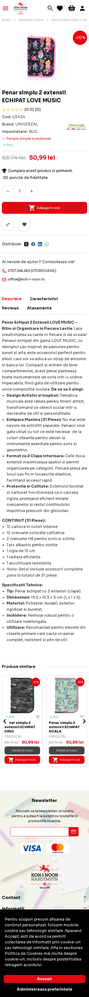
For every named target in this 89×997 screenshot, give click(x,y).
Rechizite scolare (31, 20)
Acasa (6, 20)
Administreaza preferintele (44, 989)
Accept (44, 978)
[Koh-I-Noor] (21, 7)
